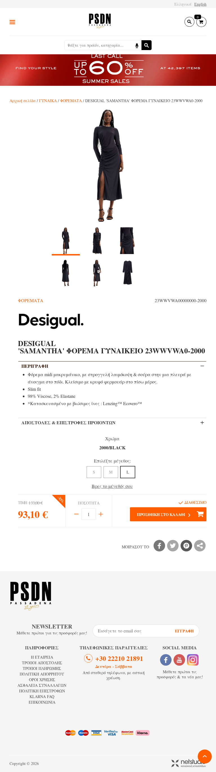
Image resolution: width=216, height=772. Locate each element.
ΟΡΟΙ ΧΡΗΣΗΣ (42, 679)
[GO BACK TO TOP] (205, 756)
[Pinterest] (186, 545)
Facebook (166, 660)
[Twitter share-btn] (173, 545)
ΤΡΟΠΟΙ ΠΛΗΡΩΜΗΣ (42, 668)
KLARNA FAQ (42, 696)
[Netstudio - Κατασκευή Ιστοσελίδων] (188, 764)
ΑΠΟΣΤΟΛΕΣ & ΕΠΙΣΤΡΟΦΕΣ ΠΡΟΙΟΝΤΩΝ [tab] (68, 422)
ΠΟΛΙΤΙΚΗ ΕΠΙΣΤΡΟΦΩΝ (42, 691)
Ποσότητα (89, 503)
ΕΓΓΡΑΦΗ (184, 631)
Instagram (193, 660)
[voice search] (137, 45)
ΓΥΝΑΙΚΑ (48, 100)
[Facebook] (159, 545)
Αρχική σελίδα (23, 100)
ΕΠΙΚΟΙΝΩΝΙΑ (42, 702)
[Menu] (12, 22)
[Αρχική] (100, 22)
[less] (76, 514)
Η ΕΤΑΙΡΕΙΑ (42, 657)
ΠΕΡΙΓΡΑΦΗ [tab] (34, 366)
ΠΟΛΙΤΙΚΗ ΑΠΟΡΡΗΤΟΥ (42, 674)
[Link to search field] (189, 22)
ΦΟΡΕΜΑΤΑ (71, 100)
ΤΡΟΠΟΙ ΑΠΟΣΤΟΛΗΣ (42, 662)
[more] (101, 514)
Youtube (179, 660)
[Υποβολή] (146, 45)
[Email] (200, 545)
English (200, 4)
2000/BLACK (112, 447)
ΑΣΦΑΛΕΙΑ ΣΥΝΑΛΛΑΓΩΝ (41, 685)
